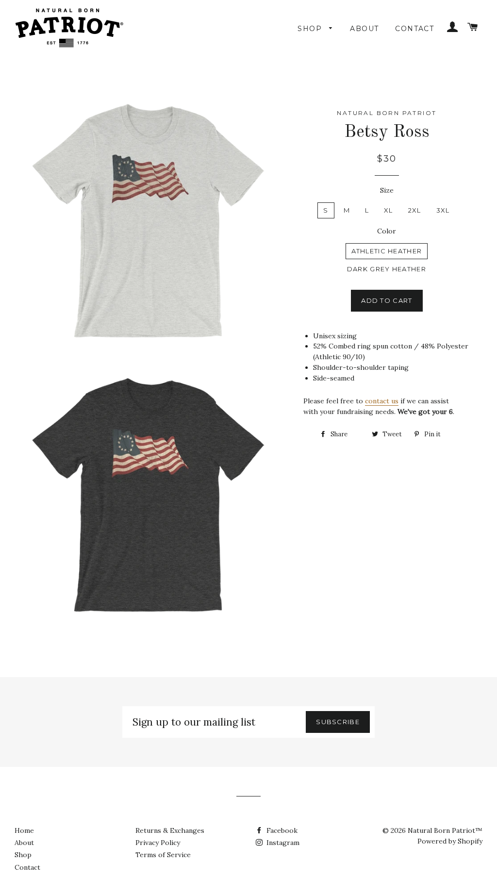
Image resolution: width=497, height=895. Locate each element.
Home (24, 830)
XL (388, 210)
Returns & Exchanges (169, 830)
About (364, 28)
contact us (381, 401)
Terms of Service (163, 854)
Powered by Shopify (449, 841)
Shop (311, 28)
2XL (414, 210)
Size (387, 190)
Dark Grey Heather (386, 269)
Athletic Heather (386, 251)
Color (386, 231)
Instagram (282, 842)
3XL (443, 210)
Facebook (281, 830)
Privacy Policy (157, 842)
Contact (414, 28)
